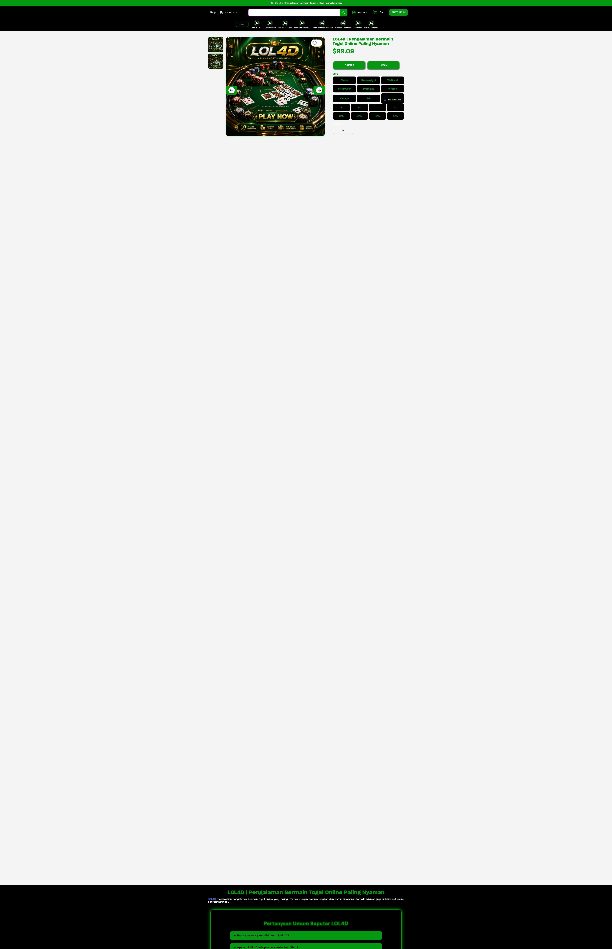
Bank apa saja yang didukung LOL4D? (263, 935)
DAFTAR (349, 65)
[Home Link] (229, 12)
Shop (213, 12)
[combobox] (294, 12)
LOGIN (383, 65)
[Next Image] (319, 90)
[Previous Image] (231, 90)
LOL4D (212, 899)
